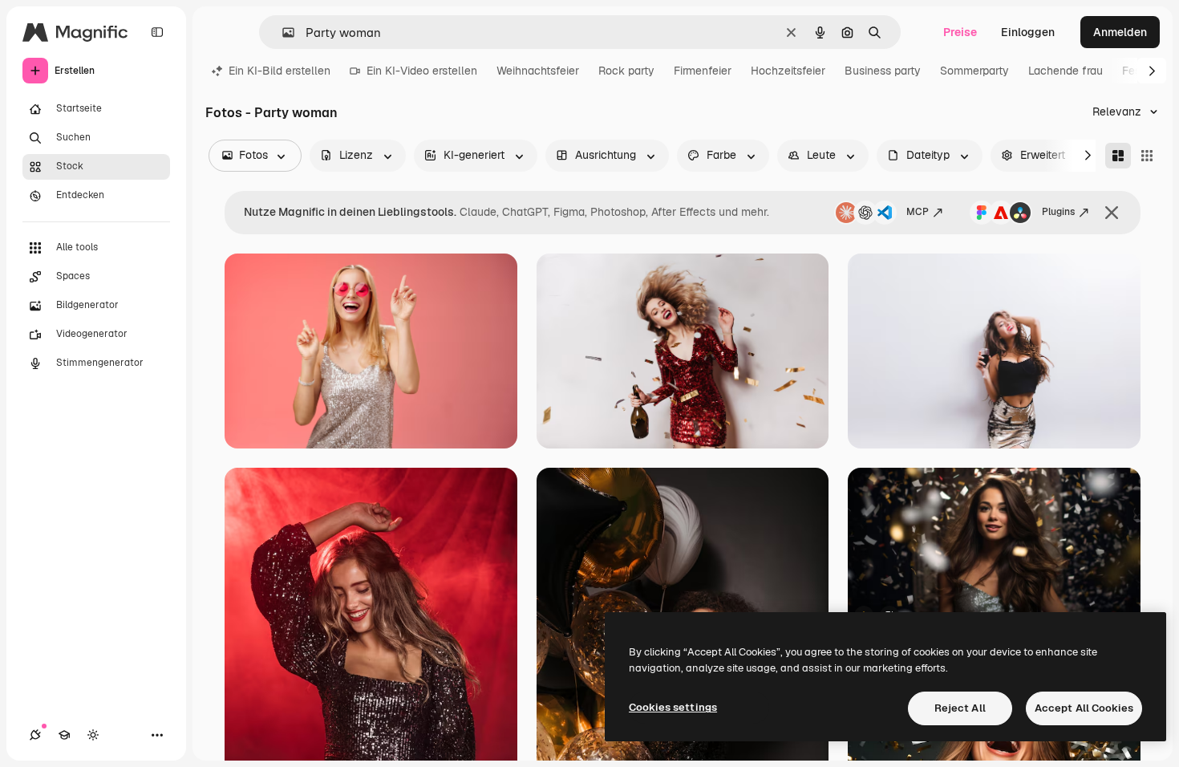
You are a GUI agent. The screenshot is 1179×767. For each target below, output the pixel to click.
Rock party (626, 70)
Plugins (1058, 211)
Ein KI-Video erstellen (422, 70)
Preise (960, 32)
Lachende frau (1065, 70)
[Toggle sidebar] (157, 32)
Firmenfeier (702, 70)
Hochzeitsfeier (788, 70)
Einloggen (1028, 32)
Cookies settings (673, 707)
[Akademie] (64, 735)
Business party (883, 70)
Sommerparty (974, 70)
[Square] (1147, 155)
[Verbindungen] (35, 735)
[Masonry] (1118, 155)
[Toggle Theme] (93, 735)
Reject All (960, 708)
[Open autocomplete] (282, 32)
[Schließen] (1111, 212)
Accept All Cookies (1084, 708)
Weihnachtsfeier (537, 70)
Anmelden (1120, 32)
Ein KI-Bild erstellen (279, 70)
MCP (917, 211)
